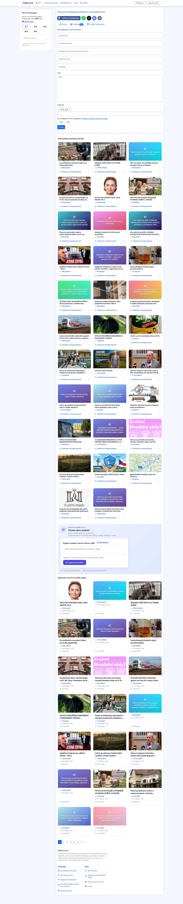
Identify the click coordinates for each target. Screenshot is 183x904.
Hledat (84, 3)
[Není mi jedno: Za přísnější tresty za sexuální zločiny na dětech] (145, 158)
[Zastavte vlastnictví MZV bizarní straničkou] (109, 227)
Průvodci (62, 866)
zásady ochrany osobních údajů (94, 118)
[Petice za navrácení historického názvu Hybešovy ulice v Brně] (109, 400)
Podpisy (77, 24)
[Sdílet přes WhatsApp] (83, 18)
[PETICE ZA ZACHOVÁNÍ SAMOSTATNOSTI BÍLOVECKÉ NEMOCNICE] (74, 435)
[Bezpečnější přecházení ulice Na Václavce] (145, 470)
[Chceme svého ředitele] (109, 365)
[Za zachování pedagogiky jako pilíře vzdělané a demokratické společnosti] (74, 504)
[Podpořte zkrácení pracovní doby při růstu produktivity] (145, 400)
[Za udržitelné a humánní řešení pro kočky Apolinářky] (74, 158)
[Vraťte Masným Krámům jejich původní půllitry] (145, 262)
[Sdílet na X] (89, 18)
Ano (61, 122)
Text (59, 73)
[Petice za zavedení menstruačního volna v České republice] (74, 400)
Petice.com (28, 3)
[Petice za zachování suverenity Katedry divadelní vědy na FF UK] (145, 435)
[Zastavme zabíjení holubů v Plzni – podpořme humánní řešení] (109, 297)
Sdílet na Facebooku (70, 18)
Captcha (60, 105)
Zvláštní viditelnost (96, 24)
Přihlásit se (140, 3)
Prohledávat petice (51, 3)
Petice (64, 24)
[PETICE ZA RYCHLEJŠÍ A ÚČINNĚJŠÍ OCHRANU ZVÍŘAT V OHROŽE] (145, 193)
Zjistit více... (29, 21)
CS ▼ (40, 3)
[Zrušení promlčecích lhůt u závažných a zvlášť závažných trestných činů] (145, 297)
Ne (68, 122)
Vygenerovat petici (76, 562)
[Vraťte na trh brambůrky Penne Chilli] (145, 330)
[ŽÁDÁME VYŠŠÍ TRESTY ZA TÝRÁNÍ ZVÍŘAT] (109, 158)
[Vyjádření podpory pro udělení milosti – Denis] (74, 262)
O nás (76, 3)
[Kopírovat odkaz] (99, 18)
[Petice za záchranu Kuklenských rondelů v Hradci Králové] (74, 470)
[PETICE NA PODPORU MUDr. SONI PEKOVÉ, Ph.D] (109, 193)
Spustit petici (153, 3)
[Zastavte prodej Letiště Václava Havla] (109, 468)
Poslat (61, 127)
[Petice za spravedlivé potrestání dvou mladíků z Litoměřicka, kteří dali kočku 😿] (109, 504)
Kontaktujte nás (66, 3)
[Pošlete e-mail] (94, 18)
